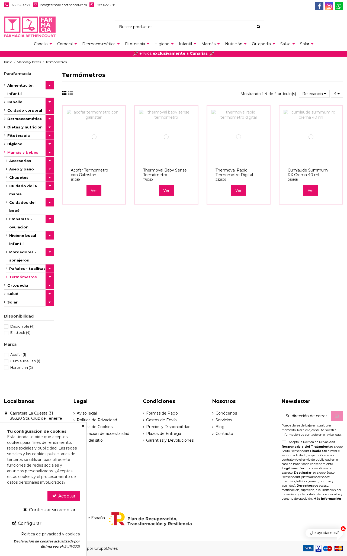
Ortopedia (17, 285)
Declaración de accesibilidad (103, 433)
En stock (20, 332)
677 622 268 (106, 5)
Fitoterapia (18, 135)
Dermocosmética (24, 119)
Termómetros (23, 277)
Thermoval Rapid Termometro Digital (234, 172)
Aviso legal (87, 413)
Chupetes (18, 177)
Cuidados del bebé (22, 206)
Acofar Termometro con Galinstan (89, 172)
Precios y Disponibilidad (168, 426)
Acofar (18, 354)
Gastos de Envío (161, 420)
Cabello (15, 102)
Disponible (22, 326)
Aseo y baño (21, 169)
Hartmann (21, 367)
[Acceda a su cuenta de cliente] (328, 27)
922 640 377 (20, 5)
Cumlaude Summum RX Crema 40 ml (308, 172)
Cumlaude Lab (25, 361)
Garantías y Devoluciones (170, 440)
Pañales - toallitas (27, 268)
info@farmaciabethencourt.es (63, 5)
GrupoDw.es (106, 548)
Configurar (29, 523)
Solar (12, 302)
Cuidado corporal (24, 110)
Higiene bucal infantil (22, 239)
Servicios (224, 420)
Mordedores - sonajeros (22, 256)
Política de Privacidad (97, 420)
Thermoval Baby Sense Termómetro (165, 172)
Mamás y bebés (22, 152)
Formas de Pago (162, 413)
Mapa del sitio (90, 440)
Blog (220, 426)
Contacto (224, 433)
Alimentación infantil (20, 89)
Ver (94, 190)
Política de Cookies (95, 426)
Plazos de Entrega (163, 433)
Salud (12, 294)
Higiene (14, 144)
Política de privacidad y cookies (50, 534)
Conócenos (226, 413)
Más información (327, 498)
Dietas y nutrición (25, 127)
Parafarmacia (17, 73)
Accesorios (20, 161)
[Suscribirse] (337, 416)
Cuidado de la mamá (23, 190)
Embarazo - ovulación (20, 223)
